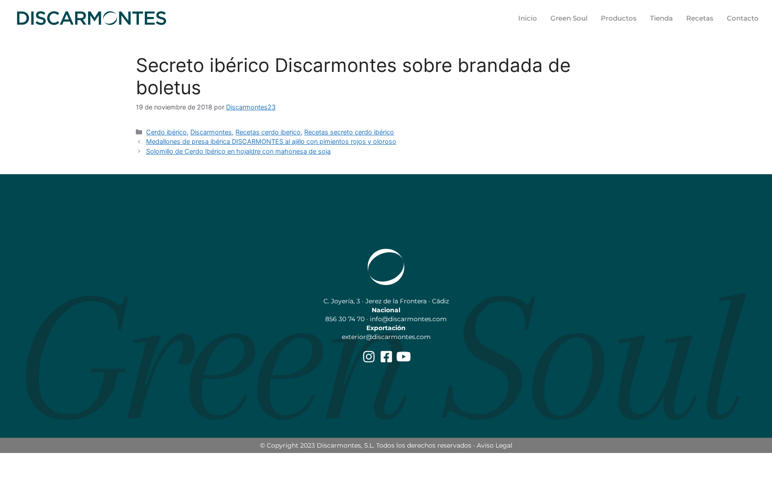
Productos (619, 18)
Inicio (527, 18)
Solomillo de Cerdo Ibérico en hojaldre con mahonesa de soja (238, 151)
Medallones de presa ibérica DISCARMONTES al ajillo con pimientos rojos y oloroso (271, 141)
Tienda (661, 18)
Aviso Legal (494, 445)
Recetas (699, 18)
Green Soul (568, 18)
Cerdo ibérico (166, 132)
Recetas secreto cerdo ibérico (349, 132)
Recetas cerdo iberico (268, 132)
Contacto (743, 18)
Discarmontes (211, 132)
